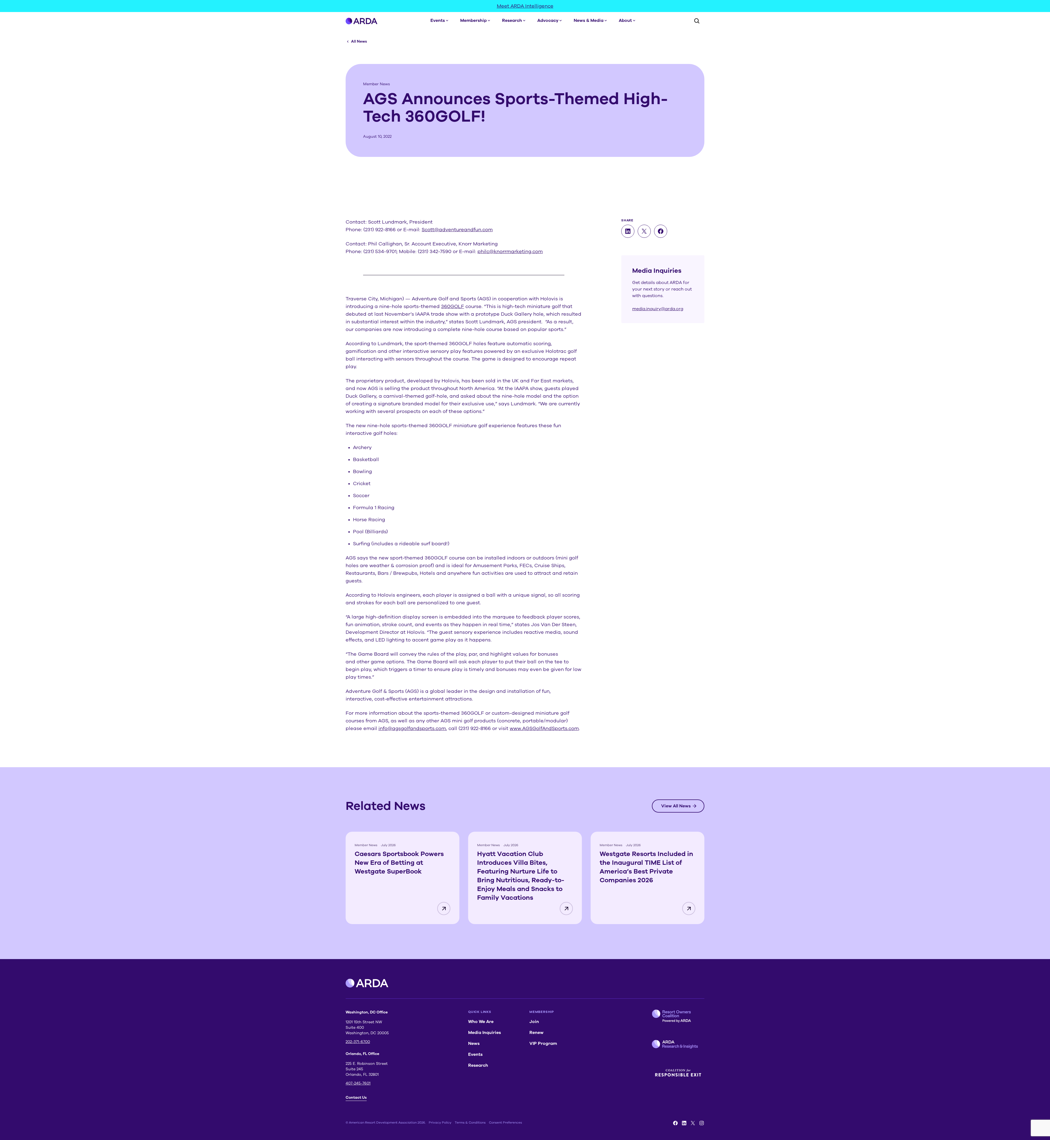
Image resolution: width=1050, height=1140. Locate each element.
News (474, 1044)
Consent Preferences (505, 1122)
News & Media (588, 20)
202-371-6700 (358, 1041)
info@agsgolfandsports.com (412, 728)
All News (359, 41)
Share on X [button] (644, 231)
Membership (473, 20)
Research (512, 20)
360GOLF (452, 306)
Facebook (675, 1123)
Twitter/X (693, 1123)
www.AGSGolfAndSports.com (544, 728)
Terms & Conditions (470, 1122)
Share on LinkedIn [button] (627, 231)
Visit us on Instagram (701, 1123)
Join (534, 1022)
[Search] (696, 21)
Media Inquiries (484, 1033)
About (625, 20)
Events (437, 20)
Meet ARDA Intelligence (525, 6)
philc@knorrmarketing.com (510, 251)
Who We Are (481, 1022)
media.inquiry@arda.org (657, 309)
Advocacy (547, 20)
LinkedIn (684, 1123)
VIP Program (543, 1044)
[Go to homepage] (362, 21)
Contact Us (356, 1097)
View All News (676, 806)
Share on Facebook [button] (660, 231)
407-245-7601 (358, 1083)
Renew (536, 1033)
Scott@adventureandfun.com (457, 229)
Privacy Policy (440, 1122)
